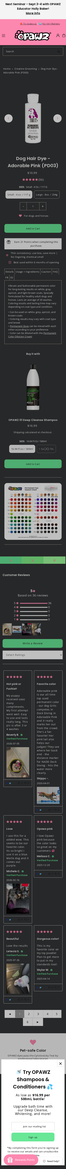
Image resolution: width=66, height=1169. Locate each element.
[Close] (60, 1063)
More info (33, 13)
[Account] (58, 35)
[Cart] (63, 35)
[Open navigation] (6, 35)
